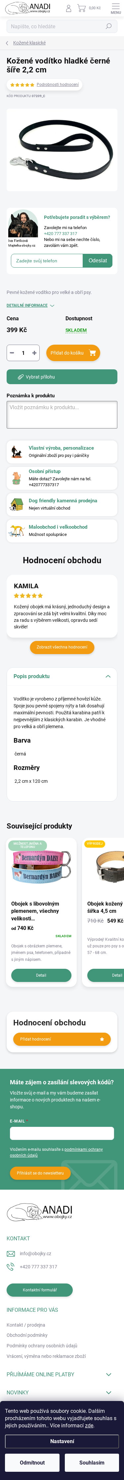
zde (89, 1425)
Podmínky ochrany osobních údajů (42, 1345)
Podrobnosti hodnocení (58, 84)
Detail (41, 975)
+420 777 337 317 (38, 1266)
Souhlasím (91, 1463)
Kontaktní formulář (40, 1290)
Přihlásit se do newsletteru (40, 1173)
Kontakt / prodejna (26, 1325)
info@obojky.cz (35, 1253)
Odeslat (98, 260)
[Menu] (115, 8)
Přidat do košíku (67, 353)
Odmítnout (32, 1463)
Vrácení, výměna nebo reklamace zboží (46, 1356)
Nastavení (62, 1441)
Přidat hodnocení (35, 1039)
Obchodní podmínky (27, 1335)
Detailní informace (27, 305)
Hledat (109, 26)
